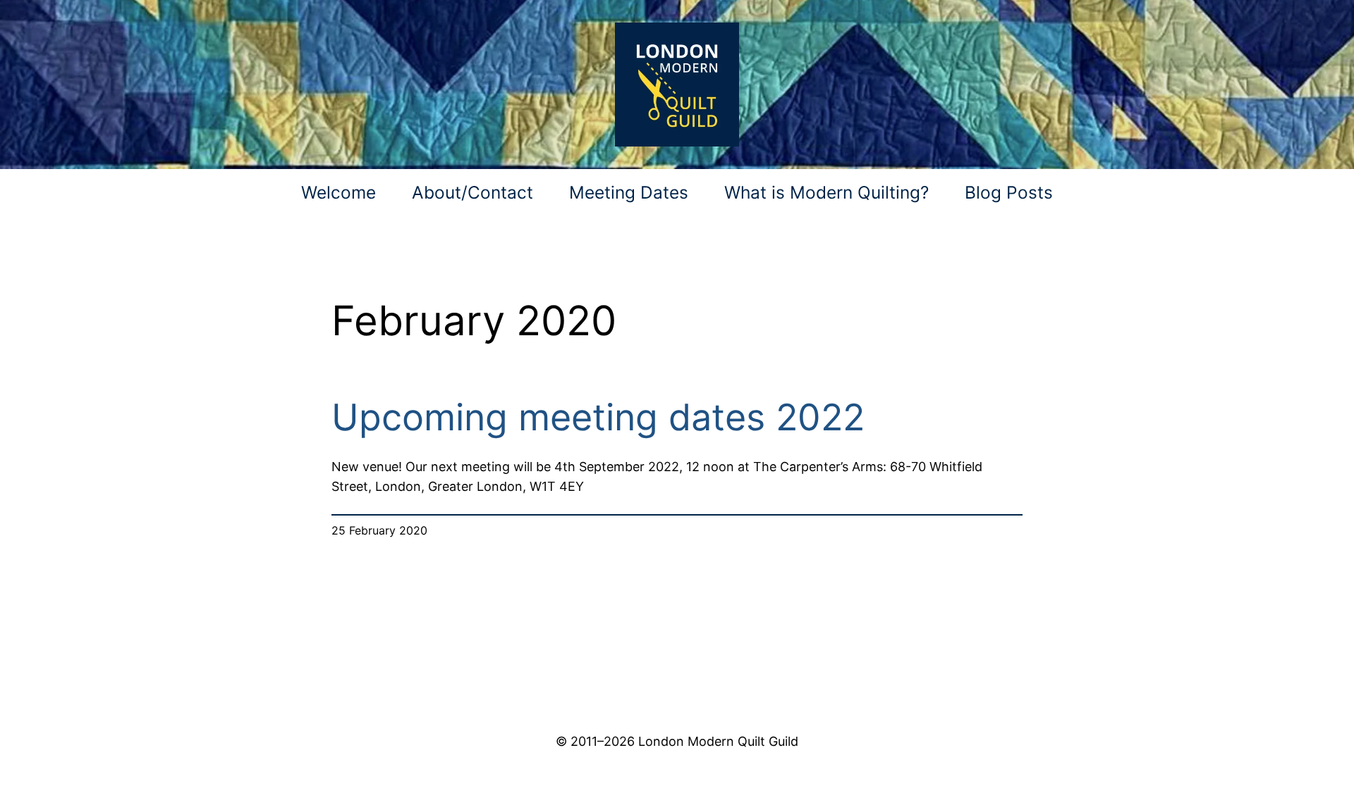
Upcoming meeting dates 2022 (598, 417)
